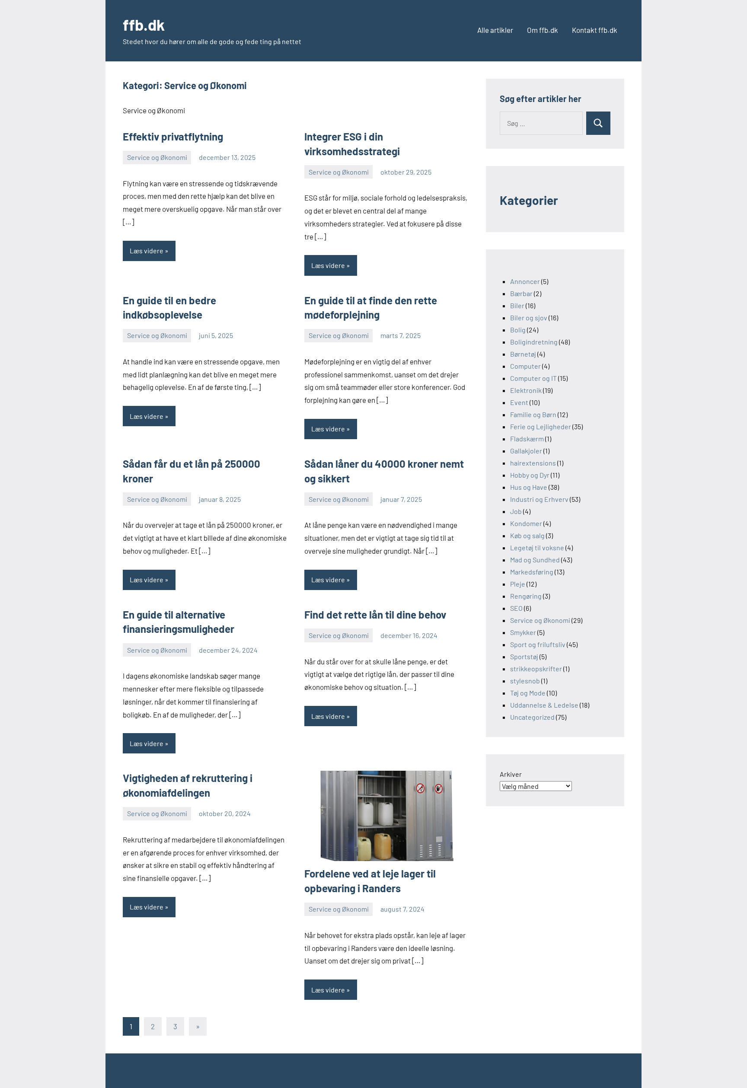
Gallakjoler (526, 451)
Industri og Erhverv (539, 499)
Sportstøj (524, 656)
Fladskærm (527, 438)
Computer (525, 366)
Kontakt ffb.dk (594, 30)
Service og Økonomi (157, 157)
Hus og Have (528, 487)
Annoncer (525, 281)
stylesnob (525, 680)
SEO (516, 608)
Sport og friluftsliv (537, 644)
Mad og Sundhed (535, 559)
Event (519, 402)
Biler (517, 305)
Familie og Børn (533, 414)
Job (516, 511)
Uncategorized (532, 717)
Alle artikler (495, 30)
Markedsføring (531, 572)
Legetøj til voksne (537, 547)
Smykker (523, 632)
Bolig (518, 329)
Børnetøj (523, 354)
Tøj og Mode (528, 693)
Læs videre (146, 250)
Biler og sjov (528, 317)
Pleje (517, 584)
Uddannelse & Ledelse (544, 705)
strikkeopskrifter (536, 668)
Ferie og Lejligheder (540, 426)
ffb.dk (144, 24)
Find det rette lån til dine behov (375, 614)
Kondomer (526, 523)
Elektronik (526, 390)
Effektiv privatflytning (173, 136)
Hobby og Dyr (529, 475)
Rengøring (526, 596)
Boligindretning (534, 342)
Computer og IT (533, 378)
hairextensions (533, 463)
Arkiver (511, 774)
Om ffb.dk (542, 30)
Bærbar (521, 293)
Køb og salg (527, 535)
